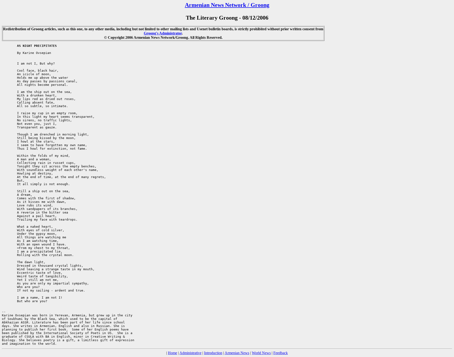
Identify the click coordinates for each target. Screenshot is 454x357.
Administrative (190, 353)
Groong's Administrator (163, 33)
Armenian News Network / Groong (227, 5)
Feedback (280, 353)
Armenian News (237, 353)
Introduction (213, 353)
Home (172, 353)
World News (261, 353)
